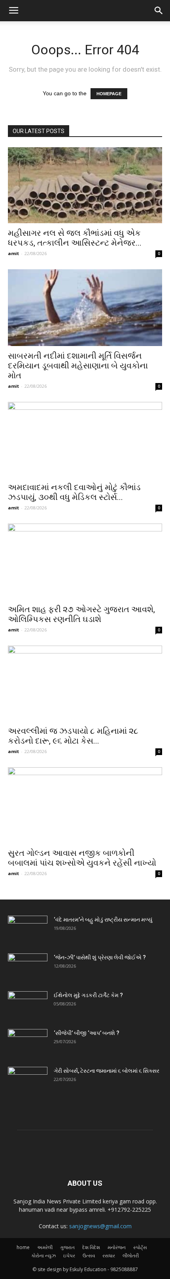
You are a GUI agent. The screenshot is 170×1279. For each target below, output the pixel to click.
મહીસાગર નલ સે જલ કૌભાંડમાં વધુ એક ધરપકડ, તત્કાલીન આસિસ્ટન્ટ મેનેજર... (75, 238)
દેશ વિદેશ (91, 1247)
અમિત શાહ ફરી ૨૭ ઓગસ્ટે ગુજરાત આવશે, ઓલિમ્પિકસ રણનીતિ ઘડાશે (81, 614)
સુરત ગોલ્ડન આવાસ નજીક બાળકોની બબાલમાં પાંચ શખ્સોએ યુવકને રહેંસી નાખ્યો (82, 858)
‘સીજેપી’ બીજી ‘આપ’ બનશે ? (86, 1033)
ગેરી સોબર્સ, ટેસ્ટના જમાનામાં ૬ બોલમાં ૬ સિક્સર (106, 1071)
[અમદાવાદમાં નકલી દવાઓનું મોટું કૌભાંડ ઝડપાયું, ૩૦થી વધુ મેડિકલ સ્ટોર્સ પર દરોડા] (85, 440)
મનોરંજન (117, 1247)
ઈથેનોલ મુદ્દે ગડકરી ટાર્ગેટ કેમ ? (88, 995)
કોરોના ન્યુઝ (43, 1255)
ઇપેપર (69, 1255)
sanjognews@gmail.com (100, 1226)
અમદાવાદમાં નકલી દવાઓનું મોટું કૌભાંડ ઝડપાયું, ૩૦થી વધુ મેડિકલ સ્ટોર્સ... (74, 492)
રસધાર (108, 1255)
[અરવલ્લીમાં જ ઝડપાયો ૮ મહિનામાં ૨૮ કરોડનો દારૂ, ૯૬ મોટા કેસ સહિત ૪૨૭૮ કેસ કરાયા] (85, 684)
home (23, 1247)
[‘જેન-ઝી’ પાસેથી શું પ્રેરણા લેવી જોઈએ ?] (27, 967)
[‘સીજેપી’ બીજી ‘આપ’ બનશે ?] (27, 1043)
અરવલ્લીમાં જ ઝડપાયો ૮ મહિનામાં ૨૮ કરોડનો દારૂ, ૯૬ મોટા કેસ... (73, 736)
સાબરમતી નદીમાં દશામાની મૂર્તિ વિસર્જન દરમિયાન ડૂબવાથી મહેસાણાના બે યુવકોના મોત (78, 365)
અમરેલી (45, 1247)
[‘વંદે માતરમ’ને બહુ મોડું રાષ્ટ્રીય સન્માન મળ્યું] (27, 929)
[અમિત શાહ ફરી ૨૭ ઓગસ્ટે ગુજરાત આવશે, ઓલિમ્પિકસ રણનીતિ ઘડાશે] (85, 562)
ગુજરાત (67, 1247)
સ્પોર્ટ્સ (140, 1247)
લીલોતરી (131, 1255)
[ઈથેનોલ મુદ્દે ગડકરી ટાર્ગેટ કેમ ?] (27, 1005)
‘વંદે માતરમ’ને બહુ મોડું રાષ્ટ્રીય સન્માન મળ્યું (103, 919)
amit (13, 253)
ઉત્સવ (89, 1255)
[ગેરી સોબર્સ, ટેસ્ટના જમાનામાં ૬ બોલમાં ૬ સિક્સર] (27, 1080)
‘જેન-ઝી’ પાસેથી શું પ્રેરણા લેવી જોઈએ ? (100, 957)
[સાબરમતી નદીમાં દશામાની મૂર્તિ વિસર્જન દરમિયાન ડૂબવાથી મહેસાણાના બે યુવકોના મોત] (85, 307)
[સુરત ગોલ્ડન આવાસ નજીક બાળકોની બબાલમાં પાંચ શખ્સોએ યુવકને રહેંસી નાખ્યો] (85, 805)
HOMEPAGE (108, 93)
